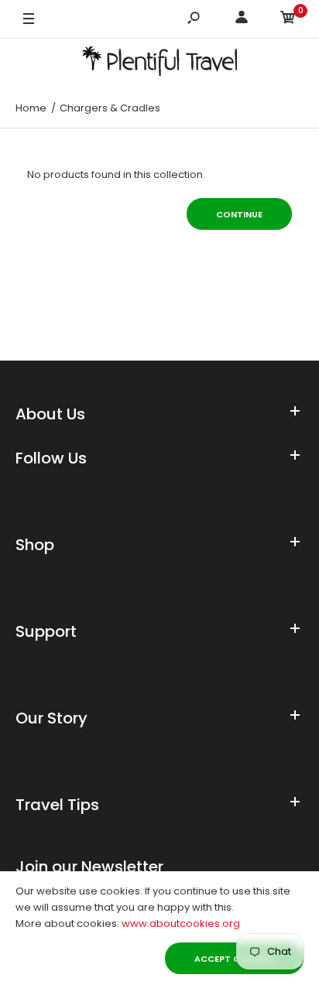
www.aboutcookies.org (181, 923)
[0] (288, 19)
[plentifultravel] (159, 63)
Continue (239, 214)
